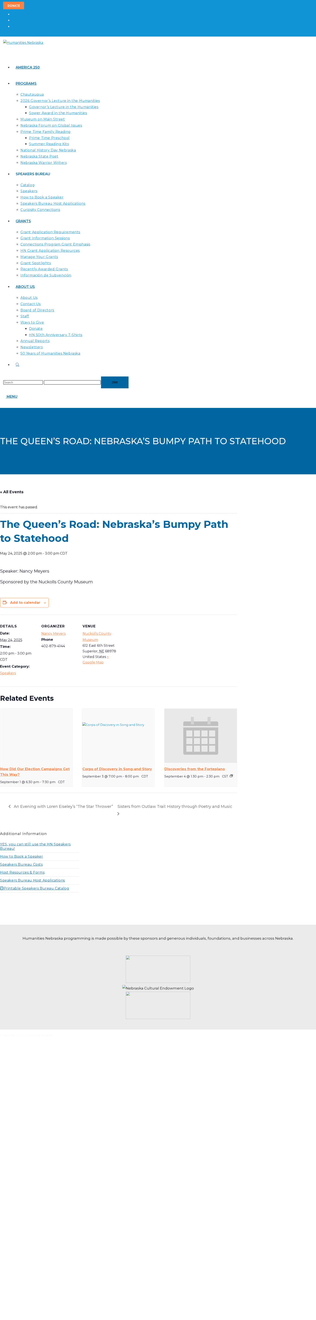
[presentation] (36, 736)
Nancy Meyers (53, 634)
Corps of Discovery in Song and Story (117, 769)
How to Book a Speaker (21, 856)
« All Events (11, 492)
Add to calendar (25, 603)
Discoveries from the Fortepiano (194, 769)
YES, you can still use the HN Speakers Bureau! (35, 846)
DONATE (14, 5)
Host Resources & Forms (22, 872)
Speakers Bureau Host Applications (32, 880)
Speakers (8, 673)
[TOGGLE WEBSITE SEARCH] (17, 365)
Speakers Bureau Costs (21, 864)
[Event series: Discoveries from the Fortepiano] (231, 775)
